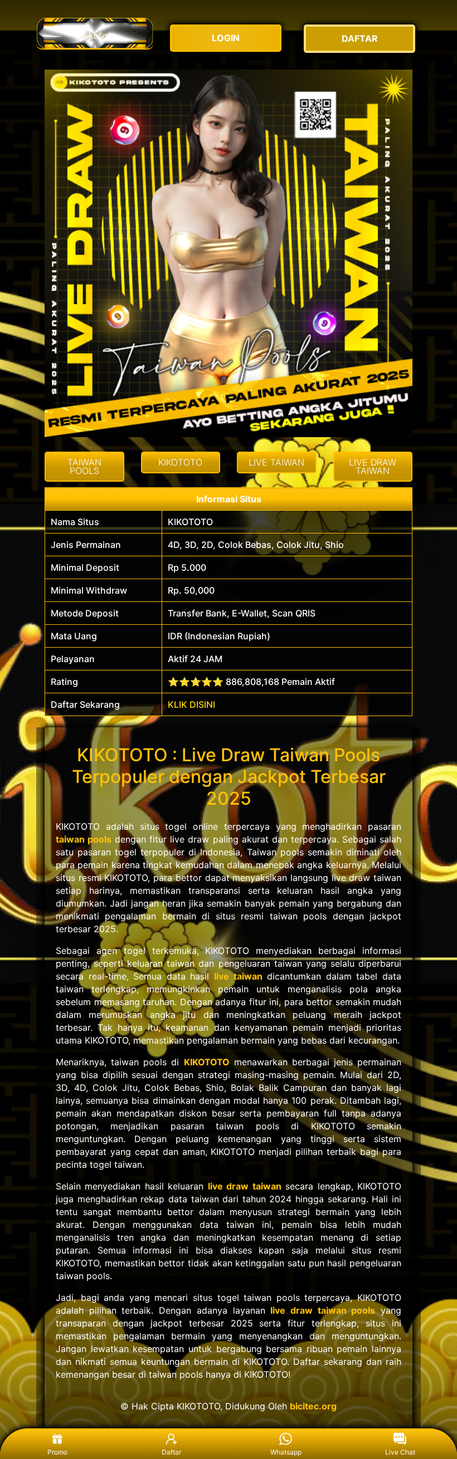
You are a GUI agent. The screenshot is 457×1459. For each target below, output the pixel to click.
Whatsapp (286, 1452)
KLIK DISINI (191, 704)
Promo (57, 1452)
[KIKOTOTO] (94, 33)
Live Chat (400, 1452)
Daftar (171, 1452)
